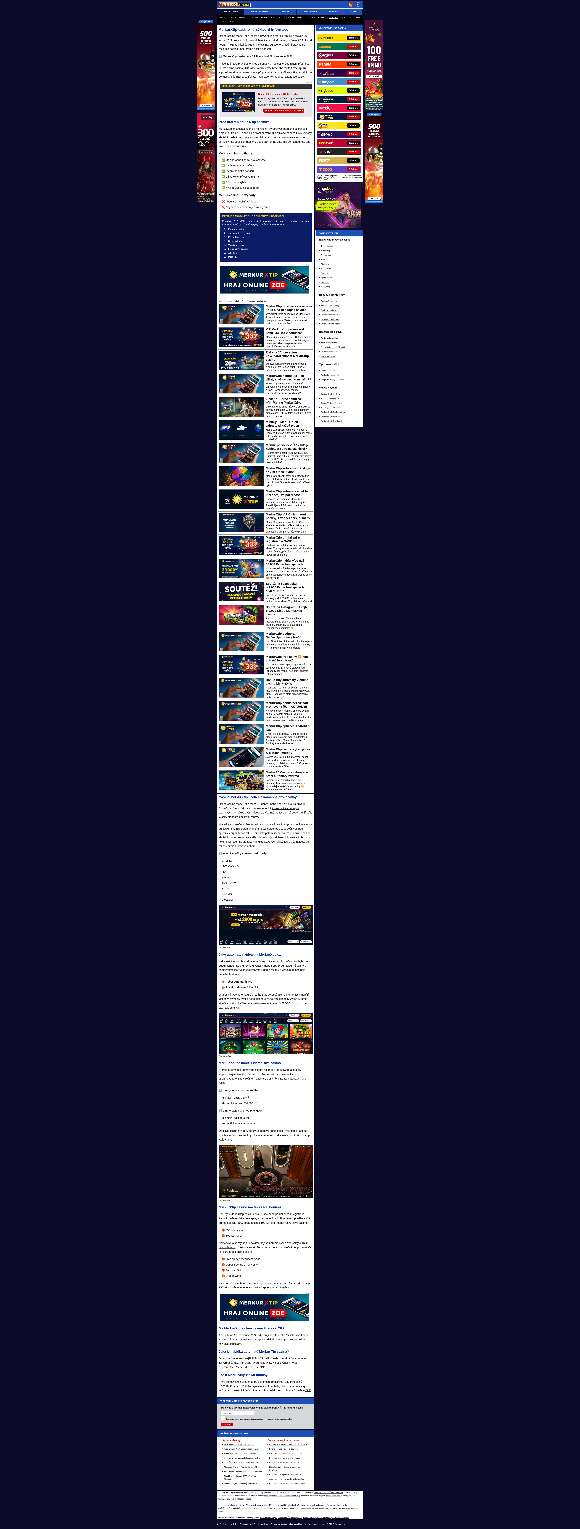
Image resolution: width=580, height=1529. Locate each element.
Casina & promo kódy (330, 319)
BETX (343, 18)
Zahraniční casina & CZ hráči (333, 347)
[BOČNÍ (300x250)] (338, 227)
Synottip (242, 18)
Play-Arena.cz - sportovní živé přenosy (285, 1475)
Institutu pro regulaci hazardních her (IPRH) (282, 1496)
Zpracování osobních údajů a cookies (286, 1524)
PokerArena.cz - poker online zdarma (284, 1458)
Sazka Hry (254, 18)
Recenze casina (236, 229)
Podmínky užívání (261, 1524)
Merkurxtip (333, 18)
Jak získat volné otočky (330, 324)
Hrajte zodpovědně (226, 1505)
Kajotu (240, 965)
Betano (291, 18)
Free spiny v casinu (238, 249)
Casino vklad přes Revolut (332, 417)
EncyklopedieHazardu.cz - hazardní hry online (288, 1444)
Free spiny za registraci (330, 315)
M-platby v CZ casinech (330, 408)
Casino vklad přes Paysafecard (333, 412)
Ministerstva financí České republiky (328, 1493)
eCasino (222, 22)
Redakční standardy (243, 1524)
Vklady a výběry (236, 245)
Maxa (358, 18)
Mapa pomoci (296, 1518)
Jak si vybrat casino (329, 371)
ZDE (262, 1367)
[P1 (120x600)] (374, 109)
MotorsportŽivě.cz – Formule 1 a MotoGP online (243, 1467)
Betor (273, 18)
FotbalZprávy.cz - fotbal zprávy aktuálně (240, 1453)
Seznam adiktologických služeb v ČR (275, 1518)
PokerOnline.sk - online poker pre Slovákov (287, 1484)
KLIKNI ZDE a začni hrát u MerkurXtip (284, 110)
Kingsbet (232, 22)
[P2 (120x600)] (374, 202)
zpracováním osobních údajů (249, 1419)
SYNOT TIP (325, 260)
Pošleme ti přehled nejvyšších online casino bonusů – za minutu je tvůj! (262, 1407)
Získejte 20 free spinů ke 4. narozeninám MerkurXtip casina (287, 356)
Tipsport (232, 18)
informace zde (271, 1508)
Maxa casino (326, 269)
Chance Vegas (327, 264)
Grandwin (310, 18)
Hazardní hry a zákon (329, 352)
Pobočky (232, 256)
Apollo (282, 18)
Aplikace (232, 253)
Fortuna (222, 18)
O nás (219, 1524)
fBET (350, 18)
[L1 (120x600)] (206, 109)
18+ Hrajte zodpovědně (314, 1524)
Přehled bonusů (236, 237)
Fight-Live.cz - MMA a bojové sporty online (241, 1449)
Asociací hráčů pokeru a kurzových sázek (235, 1499)
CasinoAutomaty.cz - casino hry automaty (286, 1453)
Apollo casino (326, 278)
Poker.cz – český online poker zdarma (284, 1463)
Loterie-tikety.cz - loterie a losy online (284, 1449)
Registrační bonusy (329, 301)
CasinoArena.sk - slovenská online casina (286, 1479)
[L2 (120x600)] (206, 202)
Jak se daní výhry (328, 356)
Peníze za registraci (329, 310)
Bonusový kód (235, 241)
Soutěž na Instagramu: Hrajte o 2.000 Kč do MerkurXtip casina (287, 610)
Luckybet (321, 18)
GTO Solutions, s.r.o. (337, 1524)
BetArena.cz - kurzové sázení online (239, 1444)
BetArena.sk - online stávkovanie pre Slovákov (243, 1472)
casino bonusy (227, 1247)
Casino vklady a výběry (330, 394)
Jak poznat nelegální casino (332, 380)
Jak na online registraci (239, 233)
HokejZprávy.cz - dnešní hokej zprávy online (242, 1458)
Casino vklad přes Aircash (331, 421)
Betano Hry (325, 251)
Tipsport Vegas (327, 246)
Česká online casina (329, 338)
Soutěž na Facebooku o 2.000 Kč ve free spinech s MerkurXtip (285, 587)
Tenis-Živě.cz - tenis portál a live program (241, 1463)
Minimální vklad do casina (331, 399)
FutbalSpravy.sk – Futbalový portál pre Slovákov (243, 1484)
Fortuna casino (327, 255)
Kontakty (228, 1524)
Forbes (300, 18)
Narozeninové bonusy (330, 306)
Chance (264, 18)
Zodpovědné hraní (333, 1496)
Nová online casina (329, 343)
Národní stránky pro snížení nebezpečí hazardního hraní (326, 1518)
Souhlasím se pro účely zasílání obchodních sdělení (259, 1419)
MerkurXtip (325, 287)
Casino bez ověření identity (332, 375)
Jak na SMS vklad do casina (332, 403)
